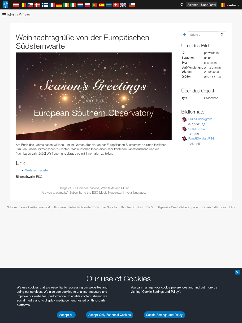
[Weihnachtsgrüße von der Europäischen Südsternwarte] (94, 96)
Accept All (66, 315)
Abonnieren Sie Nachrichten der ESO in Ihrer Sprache (85, 207)
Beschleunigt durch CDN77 (137, 207)
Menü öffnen (18, 14)
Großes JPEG (196, 129)
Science (192, 5)
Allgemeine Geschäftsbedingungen (178, 207)
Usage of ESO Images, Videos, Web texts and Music (94, 188)
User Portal (208, 5)
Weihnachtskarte (36, 170)
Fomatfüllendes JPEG (201, 138)
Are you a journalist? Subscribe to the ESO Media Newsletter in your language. (94, 192)
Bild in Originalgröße (200, 119)
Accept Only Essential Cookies (109, 315)
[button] (203, 124)
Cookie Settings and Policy (164, 315)
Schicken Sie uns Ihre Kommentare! (28, 207)
